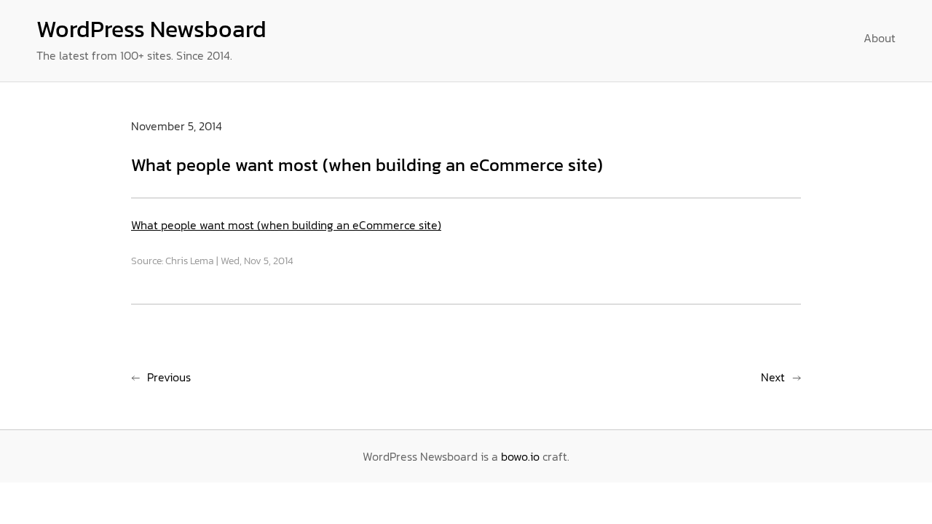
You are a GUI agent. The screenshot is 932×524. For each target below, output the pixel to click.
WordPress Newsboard (151, 29)
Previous (169, 377)
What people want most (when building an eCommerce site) (286, 225)
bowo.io (520, 456)
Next (773, 377)
